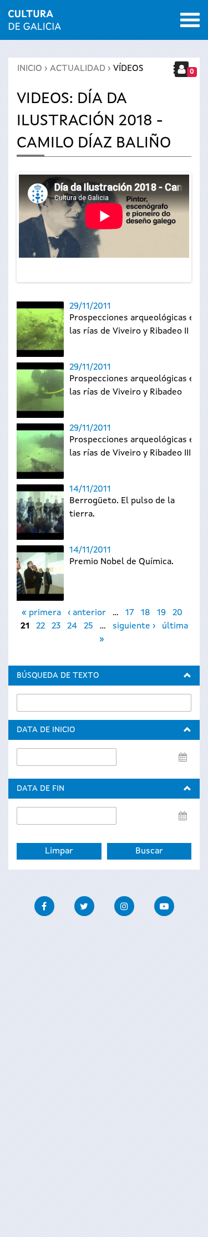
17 (129, 613)
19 (161, 613)
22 (40, 626)
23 (56, 626)
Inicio (29, 68)
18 (145, 613)
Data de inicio (46, 730)
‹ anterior (87, 613)
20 (177, 613)
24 (72, 626)
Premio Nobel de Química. (121, 562)
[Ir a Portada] (34, 23)
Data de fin (40, 789)
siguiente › (134, 626)
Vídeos (128, 68)
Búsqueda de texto (58, 675)
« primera (41, 613)
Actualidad (77, 68)
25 (88, 626)
